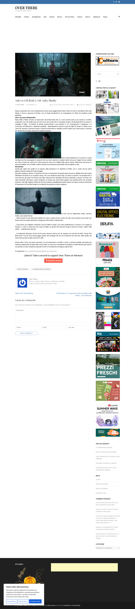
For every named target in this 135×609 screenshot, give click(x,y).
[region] (24, 594)
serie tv (72, 104)
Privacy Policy (69, 17)
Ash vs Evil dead (56, 104)
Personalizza (11, 601)
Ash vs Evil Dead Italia (32, 251)
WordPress (67, 605)
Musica (59, 17)
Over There (26, 7)
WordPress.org (101, 493)
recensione (65, 104)
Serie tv (87, 17)
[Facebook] (113, 2)
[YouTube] (119, 2)
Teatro (105, 17)
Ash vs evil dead (22, 269)
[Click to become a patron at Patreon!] (53, 263)
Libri (45, 17)
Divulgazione (36, 17)
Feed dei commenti (102, 488)
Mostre (52, 17)
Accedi (98, 479)
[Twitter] (116, 2)
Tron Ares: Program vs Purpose (106, 463)
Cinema (26, 17)
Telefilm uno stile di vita (49, 251)
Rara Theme (51, 605)
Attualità (18, 17)
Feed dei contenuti (102, 484)
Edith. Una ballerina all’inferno (106, 452)
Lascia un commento (85, 104)
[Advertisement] (67, 34)
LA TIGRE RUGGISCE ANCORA (104, 447)
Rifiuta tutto (23, 601)
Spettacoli (96, 17)
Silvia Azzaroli (101, 502)
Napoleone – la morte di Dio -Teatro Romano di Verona (107, 536)
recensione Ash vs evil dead (41, 269)
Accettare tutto (35, 601)
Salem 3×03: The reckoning (24, 293)
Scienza (79, 17)
